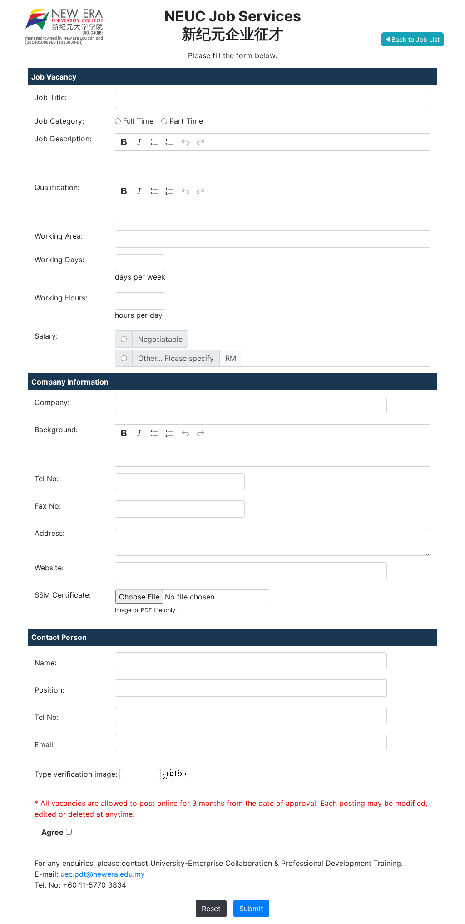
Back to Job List (415, 39)
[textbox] (272, 162)
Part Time (186, 120)
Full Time (138, 120)
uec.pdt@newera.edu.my (102, 874)
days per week (140, 276)
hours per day (139, 315)
